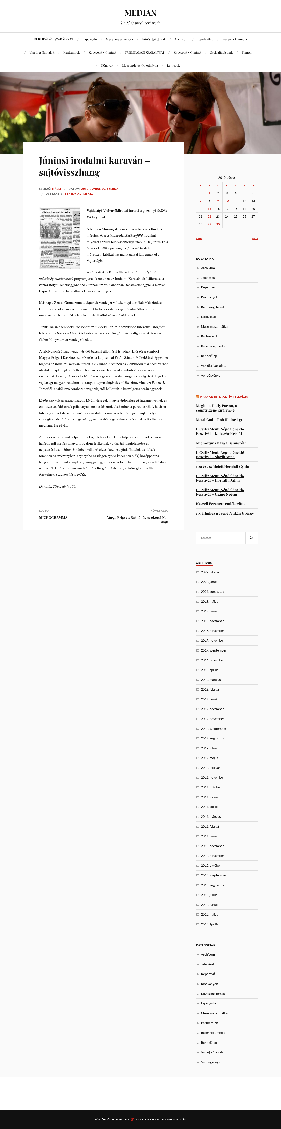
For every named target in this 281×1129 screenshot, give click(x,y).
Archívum (181, 39)
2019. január (210, 611)
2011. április (209, 806)
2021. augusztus (212, 591)
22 (209, 216)
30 (218, 224)
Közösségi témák (154, 39)
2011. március (211, 816)
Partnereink (209, 336)
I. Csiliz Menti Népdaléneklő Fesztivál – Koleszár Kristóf (220, 431)
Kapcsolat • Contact (102, 52)
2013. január (210, 699)
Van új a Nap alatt (42, 52)
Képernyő (208, 287)
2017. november (212, 640)
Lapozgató (89, 39)
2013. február (210, 689)
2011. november (212, 777)
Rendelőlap (205, 39)
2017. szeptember (213, 650)
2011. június (209, 797)
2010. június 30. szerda (100, 188)
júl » (255, 238)
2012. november (212, 719)
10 (227, 200)
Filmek (246, 52)
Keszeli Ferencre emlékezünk (220, 503)
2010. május (209, 914)
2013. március (211, 680)
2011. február (210, 826)
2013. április (209, 670)
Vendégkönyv (210, 375)
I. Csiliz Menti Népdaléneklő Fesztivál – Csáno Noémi (220, 492)
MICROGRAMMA (53, 517)
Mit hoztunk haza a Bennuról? (221, 443)
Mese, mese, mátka (119, 39)
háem (56, 188)
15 (209, 208)
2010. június (209, 904)
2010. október (211, 865)
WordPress (120, 1119)
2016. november (212, 660)
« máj (199, 238)
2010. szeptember (213, 875)
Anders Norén (175, 1119)
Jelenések (208, 277)
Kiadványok (71, 52)
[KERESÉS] (251, 538)
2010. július (209, 895)
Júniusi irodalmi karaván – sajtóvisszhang (94, 166)
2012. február (210, 767)
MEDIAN (140, 12)
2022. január (210, 582)
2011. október (211, 787)
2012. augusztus (212, 738)
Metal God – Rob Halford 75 (219, 419)
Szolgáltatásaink (221, 52)
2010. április (209, 924)
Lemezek (173, 65)
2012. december (212, 709)
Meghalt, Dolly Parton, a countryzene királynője (216, 407)
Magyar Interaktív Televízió (224, 396)
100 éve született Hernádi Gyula (222, 466)
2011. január (210, 836)
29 (209, 224)
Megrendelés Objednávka (140, 65)
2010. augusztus (212, 885)
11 (236, 200)
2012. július (209, 748)
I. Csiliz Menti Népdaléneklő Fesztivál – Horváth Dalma (220, 478)
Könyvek (107, 65)
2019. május (209, 601)
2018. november (212, 630)
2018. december (212, 621)
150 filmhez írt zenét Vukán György (225, 513)
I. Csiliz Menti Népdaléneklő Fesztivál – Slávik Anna (220, 454)
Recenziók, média (234, 39)
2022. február (210, 572)
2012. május (209, 758)
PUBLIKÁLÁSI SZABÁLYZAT (53, 39)
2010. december (212, 846)
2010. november (212, 855)
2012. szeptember (213, 728)
